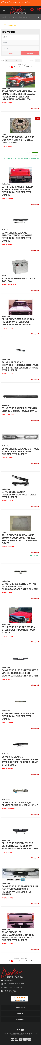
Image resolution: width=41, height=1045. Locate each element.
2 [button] (14, 961)
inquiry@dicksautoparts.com (14, 987)
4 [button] (19, 961)
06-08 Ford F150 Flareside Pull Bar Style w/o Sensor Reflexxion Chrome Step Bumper (20, 890)
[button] (9, 961)
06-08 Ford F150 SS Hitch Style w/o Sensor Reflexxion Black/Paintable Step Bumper (20, 673)
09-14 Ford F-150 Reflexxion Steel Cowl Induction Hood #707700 (18, 630)
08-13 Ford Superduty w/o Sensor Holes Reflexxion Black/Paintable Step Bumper (20, 846)
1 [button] (12, 961)
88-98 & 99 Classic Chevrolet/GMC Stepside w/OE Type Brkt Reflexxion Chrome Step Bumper (20, 760)
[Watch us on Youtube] (22, 1030)
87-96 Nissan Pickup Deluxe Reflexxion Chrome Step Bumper (18, 716)
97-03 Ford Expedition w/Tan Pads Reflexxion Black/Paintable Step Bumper (20, 587)
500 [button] (27, 961)
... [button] (24, 961)
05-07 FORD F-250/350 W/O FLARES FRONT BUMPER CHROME (20, 804)
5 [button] (21, 961)
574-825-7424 (8, 980)
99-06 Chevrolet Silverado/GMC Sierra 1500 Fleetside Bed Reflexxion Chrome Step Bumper (18, 936)
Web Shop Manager (24, 1035)
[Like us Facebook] (18, 1030)
